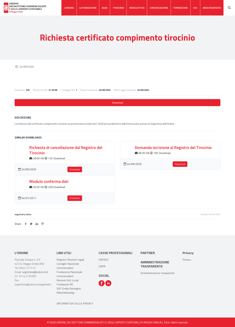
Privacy (187, 260)
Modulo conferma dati (48, 181)
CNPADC (104, 260)
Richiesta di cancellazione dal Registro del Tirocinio (65, 150)
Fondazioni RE (65, 284)
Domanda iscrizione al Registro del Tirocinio (173, 147)
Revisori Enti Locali (67, 280)
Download (117, 103)
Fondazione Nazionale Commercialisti (69, 274)
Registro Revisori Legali (70, 260)
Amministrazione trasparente (158, 273)
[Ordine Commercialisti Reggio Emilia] (24, 7)
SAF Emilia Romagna (69, 288)
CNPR (102, 266)
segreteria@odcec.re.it (35, 272)
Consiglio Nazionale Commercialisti (68, 266)
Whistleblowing (65, 293)
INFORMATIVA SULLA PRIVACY (75, 303)
